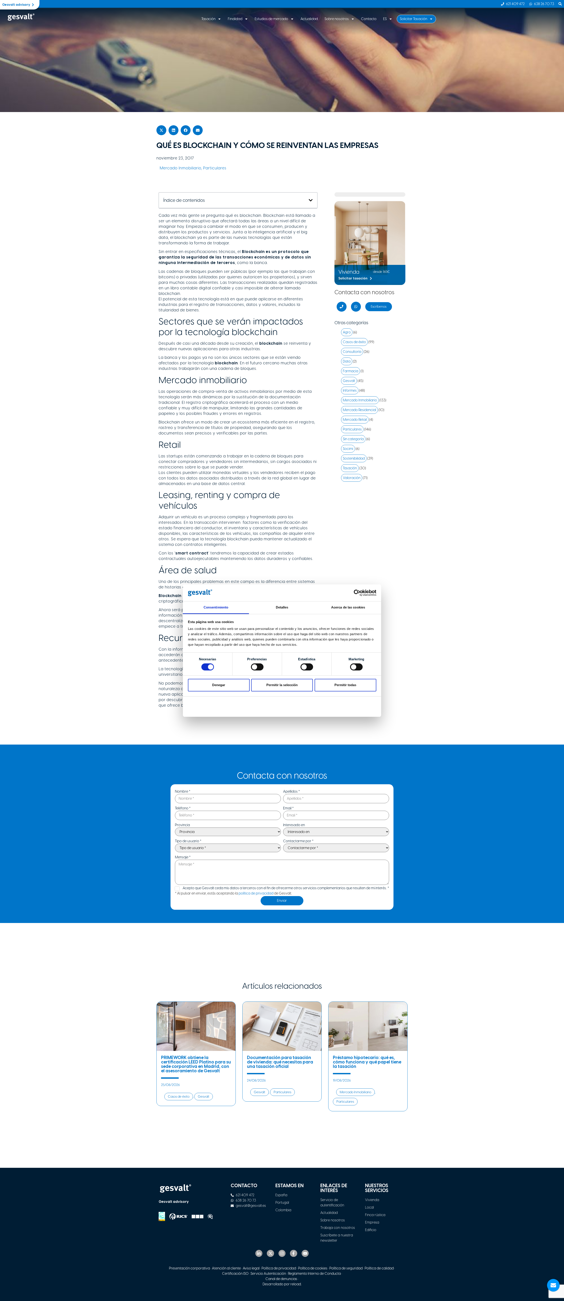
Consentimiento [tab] (216, 607)
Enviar (282, 901)
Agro (347, 332)
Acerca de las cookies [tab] (348, 607)
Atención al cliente (226, 1268)
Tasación (208, 19)
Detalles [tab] (282, 607)
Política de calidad (379, 1268)
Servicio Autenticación (268, 1273)
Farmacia (350, 371)
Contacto (369, 19)
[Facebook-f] (293, 1253)
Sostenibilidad (354, 458)
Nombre (182, 791)
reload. (295, 1284)
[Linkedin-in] (258, 1253)
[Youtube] (305, 1253)
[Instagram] (282, 1253)
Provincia (182, 825)
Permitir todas (345, 685)
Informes (350, 390)
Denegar (218, 685)
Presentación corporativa (189, 1268)
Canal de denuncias (281, 1279)
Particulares (214, 168)
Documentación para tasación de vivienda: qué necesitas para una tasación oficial (280, 1062)
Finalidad (235, 19)
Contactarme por (298, 841)
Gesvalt (349, 381)
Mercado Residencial (359, 410)
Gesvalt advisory (174, 1202)
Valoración (351, 478)
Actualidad (309, 19)
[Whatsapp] (356, 307)
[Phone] (342, 307)
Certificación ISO (235, 1273)
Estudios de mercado (271, 19)
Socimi (348, 449)
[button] (161, 130)
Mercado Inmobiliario (180, 168)
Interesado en (294, 825)
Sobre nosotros (337, 19)
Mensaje (183, 857)
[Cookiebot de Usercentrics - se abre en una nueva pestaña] (357, 593)
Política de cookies (312, 1268)
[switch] (257, 666)
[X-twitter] (270, 1253)
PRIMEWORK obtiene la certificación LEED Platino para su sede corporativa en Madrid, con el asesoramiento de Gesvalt (196, 1064)
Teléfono (183, 808)
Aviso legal (251, 1268)
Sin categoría (353, 439)
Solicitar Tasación (413, 19)
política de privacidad (256, 893)
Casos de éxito (354, 342)
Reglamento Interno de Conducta (314, 1273)
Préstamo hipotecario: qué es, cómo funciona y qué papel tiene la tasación (367, 1062)
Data (347, 361)
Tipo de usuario (188, 841)
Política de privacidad (279, 1268)
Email (288, 808)
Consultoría (352, 352)
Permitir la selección (282, 685)
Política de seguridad (346, 1268)
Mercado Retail (355, 419)
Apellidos (291, 791)
